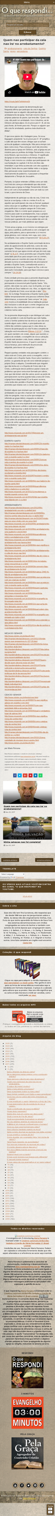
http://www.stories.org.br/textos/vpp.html (21, 697)
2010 (7, 1206)
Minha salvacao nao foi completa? (22, 842)
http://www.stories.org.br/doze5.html (20, 636)
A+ (50, 1509)
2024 (7, 1046)
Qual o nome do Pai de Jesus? (20, 1116)
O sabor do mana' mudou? (18, 1086)
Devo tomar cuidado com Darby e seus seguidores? (29, 1094)
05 (9, 1177)
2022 (7, 1051)
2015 (7, 1193)
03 (9, 1183)
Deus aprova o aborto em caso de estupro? (26, 1079)
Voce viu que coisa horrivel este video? (23, 1127)
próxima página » (44, 860)
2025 (7, 1043)
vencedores (22, 51)
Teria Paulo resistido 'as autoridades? (23, 1142)
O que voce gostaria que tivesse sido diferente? (27, 1157)
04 (9, 1180)
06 (9, 1175)
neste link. (27, 943)
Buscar (28, 32)
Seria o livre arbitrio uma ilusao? (20, 1089)
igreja (12, 51)
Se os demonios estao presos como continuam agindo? (27, 1075)
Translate (20, 877)
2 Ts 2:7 (14, 254)
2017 (7, 1064)
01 (9, 1188)
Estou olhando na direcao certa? (21, 1072)
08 (9, 1170)
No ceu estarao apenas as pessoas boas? (25, 1121)
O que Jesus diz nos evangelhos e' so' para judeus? (29, 1162)
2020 (7, 1056)
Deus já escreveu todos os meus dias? (23, 1091)
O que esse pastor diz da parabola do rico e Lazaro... (26, 1105)
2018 (7, 1061)
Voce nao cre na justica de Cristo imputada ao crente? (27, 1098)
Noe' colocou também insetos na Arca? (24, 1129)
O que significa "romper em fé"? (20, 1134)
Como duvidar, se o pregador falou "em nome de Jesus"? (28, 1138)
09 (9, 1167)
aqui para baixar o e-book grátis (19, 983)
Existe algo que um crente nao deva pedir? (25, 1114)
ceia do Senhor (30, 48)
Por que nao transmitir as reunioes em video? (26, 1144)
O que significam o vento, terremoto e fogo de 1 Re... (29, 1101)
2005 (7, 1219)
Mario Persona (40, 1238)
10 (9, 1165)
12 (9, 1067)
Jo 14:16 (16, 272)
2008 (7, 1211)
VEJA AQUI (27, 896)
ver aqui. (32, 995)
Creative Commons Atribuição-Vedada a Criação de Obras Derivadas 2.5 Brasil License (27, 1243)
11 (9, 1069)
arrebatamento (15, 48)
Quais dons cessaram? (17, 1111)
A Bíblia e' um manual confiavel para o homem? (27, 1124)
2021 (7, 1054)
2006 (7, 1216)
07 (9, 1172)
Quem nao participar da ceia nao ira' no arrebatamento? (25, 807)
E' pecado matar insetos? (18, 1159)
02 (9, 1185)
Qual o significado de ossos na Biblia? (23, 1109)
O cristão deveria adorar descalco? (22, 1147)
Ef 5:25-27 (44, 238)
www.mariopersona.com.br (28, 756)
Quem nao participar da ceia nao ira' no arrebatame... (24, 1083)
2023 (7, 1048)
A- (50, 1512)
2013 (7, 1198)
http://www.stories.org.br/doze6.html (20, 743)
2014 (7, 1196)
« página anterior (10, 860)
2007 (7, 1214)
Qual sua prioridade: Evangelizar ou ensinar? (26, 1119)
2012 (7, 1201)
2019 (7, 1059)
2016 (7, 1190)
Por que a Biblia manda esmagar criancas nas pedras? (27, 1150)
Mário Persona (29, 1498)
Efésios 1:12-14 (34, 331)
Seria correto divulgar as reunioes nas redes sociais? (29, 1132)
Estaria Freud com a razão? (19, 1154)
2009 (7, 1208)
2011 (7, 1203)
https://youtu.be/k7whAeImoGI (17, 101)
